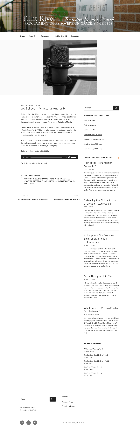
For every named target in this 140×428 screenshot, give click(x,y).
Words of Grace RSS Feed (93, 144)
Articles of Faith (54, 178)
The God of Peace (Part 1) (93, 373)
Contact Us (75, 36)
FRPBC (37, 105)
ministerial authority (43, 182)
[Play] (23, 157)
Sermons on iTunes (90, 130)
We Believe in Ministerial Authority (34, 163)
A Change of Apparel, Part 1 (93, 349)
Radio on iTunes (89, 120)
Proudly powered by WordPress (73, 423)
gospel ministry (40, 180)
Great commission (57, 180)
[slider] (74, 157)
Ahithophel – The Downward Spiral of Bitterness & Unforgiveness (99, 239)
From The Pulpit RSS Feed (93, 149)
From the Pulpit (67, 402)
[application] (49, 157)
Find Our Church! (60, 36)
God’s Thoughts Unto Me (98, 276)
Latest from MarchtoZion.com (98, 157)
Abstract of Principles (34, 178)
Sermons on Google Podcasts (94, 139)
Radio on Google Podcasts (93, 135)
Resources (45, 36)
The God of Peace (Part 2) (93, 367)
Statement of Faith (64, 182)
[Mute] (69, 157)
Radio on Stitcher (90, 125)
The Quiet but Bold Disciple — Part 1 (96, 361)
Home (22, 36)
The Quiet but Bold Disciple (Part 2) (96, 355)
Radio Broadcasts (32, 175)
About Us (32, 36)
